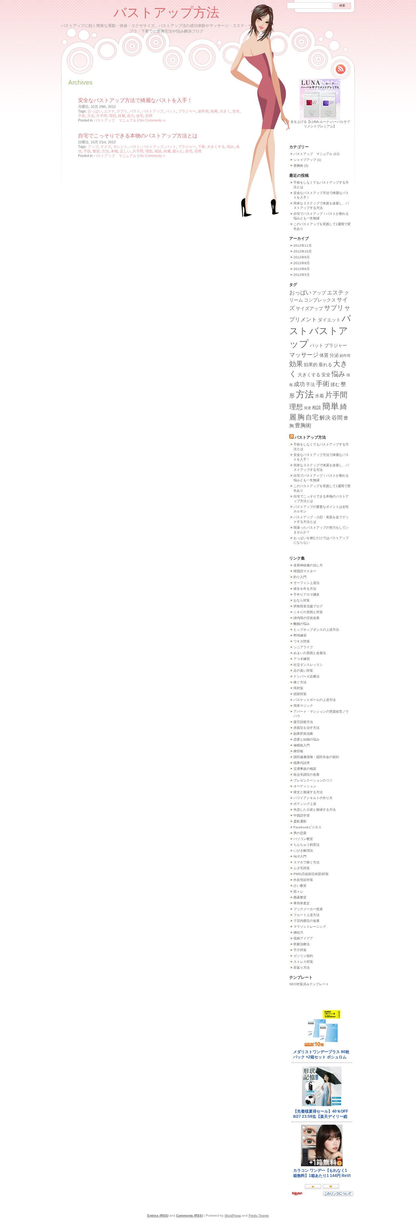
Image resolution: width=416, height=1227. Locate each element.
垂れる (325, 364)
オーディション (304, 786)
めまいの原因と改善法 (309, 653)
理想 (112, 116)
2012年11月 (302, 245)
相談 (158, 151)
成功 (299, 384)
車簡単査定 (301, 903)
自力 (130, 116)
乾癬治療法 (301, 944)
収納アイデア (303, 938)
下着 (201, 147)
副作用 (203, 111)
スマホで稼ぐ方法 (306, 862)
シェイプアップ (304, 159)
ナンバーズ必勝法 (306, 676)
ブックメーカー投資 (308, 909)
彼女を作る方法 (304, 588)
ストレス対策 (303, 961)
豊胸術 (298, 165)
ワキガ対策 (301, 641)
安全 (236, 111)
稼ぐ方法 (299, 682)
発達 (307, 408)
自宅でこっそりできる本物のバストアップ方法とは (138, 135)
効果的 (311, 364)
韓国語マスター (304, 571)
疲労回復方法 (303, 722)
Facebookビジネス (307, 827)
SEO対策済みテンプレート (309, 984)
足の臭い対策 (303, 670)
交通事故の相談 (304, 768)
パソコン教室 (303, 839)
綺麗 (121, 116)
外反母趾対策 (303, 880)
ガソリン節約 (303, 956)
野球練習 (299, 635)
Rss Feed (340, 69)
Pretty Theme (259, 1215)
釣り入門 (299, 577)
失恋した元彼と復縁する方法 (314, 809)
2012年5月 (301, 275)
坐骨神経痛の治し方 (308, 565)
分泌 (334, 355)
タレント (120, 147)
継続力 (298, 932)
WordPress (233, 1215)
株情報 (298, 751)
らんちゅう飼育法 (306, 844)
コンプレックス (320, 300)
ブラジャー (187, 111)
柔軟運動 (299, 821)
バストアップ (152, 111)
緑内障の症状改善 (306, 618)
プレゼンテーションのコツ (312, 780)
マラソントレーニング (309, 926)
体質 (324, 355)
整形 (96, 151)
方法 (90, 116)
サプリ (122, 111)
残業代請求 (301, 763)
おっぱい (95, 111)
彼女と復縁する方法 (308, 792)
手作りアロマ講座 (306, 594)
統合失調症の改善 (306, 774)
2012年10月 (302, 251)
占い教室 (299, 885)
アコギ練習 (301, 659)
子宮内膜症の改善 (306, 921)
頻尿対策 (299, 694)
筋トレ (298, 891)
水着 (319, 395)
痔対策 (298, 688)
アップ (93, 147)
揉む (335, 384)
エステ (109, 111)
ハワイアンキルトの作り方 (312, 798)
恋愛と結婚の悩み (306, 739)
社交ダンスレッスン (308, 664)
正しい (125, 151)
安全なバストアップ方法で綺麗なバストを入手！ (135, 100)
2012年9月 (301, 257)
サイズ (105, 147)
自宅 (139, 116)
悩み (230, 147)
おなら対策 (301, 600)
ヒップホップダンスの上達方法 (316, 629)
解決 (325, 417)
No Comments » (152, 120)
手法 (310, 384)
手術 (81, 116)
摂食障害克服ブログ (308, 606)
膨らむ (178, 151)
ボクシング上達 (304, 804)
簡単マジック (303, 705)
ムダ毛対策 (301, 868)
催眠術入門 (301, 745)
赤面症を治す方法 (306, 728)
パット (170, 111)
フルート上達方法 (306, 915)
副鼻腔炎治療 (303, 733)
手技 (87, 151)
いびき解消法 (303, 850)
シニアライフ (303, 647)
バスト (134, 111)
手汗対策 (299, 950)
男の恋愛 (299, 833)
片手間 (101, 116)
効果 (214, 111)
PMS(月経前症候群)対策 (311, 874)
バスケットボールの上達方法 (314, 700)
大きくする (216, 147)
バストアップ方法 (166, 11)
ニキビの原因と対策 (308, 612)
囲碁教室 (299, 897)
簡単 (330, 406)
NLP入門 (299, 856)
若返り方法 (301, 967)
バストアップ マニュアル (115, 120)
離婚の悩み (301, 624)
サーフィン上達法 (306, 583)
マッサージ (303, 354)
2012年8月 (301, 263)
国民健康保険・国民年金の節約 (316, 757)
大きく (225, 111)
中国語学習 (301, 815)
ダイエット (329, 319)
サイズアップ (309, 308)
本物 (114, 151)
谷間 (148, 116)
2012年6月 (301, 269)
